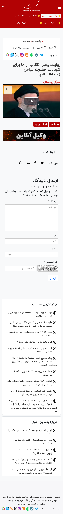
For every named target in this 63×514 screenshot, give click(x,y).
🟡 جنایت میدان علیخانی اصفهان (29, 23)
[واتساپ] (31, 56)
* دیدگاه (52, 201)
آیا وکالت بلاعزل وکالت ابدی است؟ (34, 342)
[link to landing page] (31, 6)
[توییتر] (17, 56)
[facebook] (35, 163)
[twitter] (42, 163)
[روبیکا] (7, 56)
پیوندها (58, 509)
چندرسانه (36, 41)
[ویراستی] (12, 56)
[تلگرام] (41, 56)
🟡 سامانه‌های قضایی (52, 23)
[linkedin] (28, 163)
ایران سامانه (24, 504)
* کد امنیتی (50, 262)
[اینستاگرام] (22, 56)
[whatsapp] (20, 163)
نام (55, 235)
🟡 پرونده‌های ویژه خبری (51, 16)
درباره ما (42, 509)
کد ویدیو (39, 124)
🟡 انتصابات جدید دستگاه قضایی (27, 16)
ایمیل (54, 249)
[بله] (36, 56)
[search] (3, 6)
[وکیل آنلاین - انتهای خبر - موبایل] (31, 135)
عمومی (26, 41)
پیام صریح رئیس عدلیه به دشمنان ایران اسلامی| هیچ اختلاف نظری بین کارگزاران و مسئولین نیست (33, 361)
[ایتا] (26, 56)
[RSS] (11, 510)
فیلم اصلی (49, 133)
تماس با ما (50, 509)
